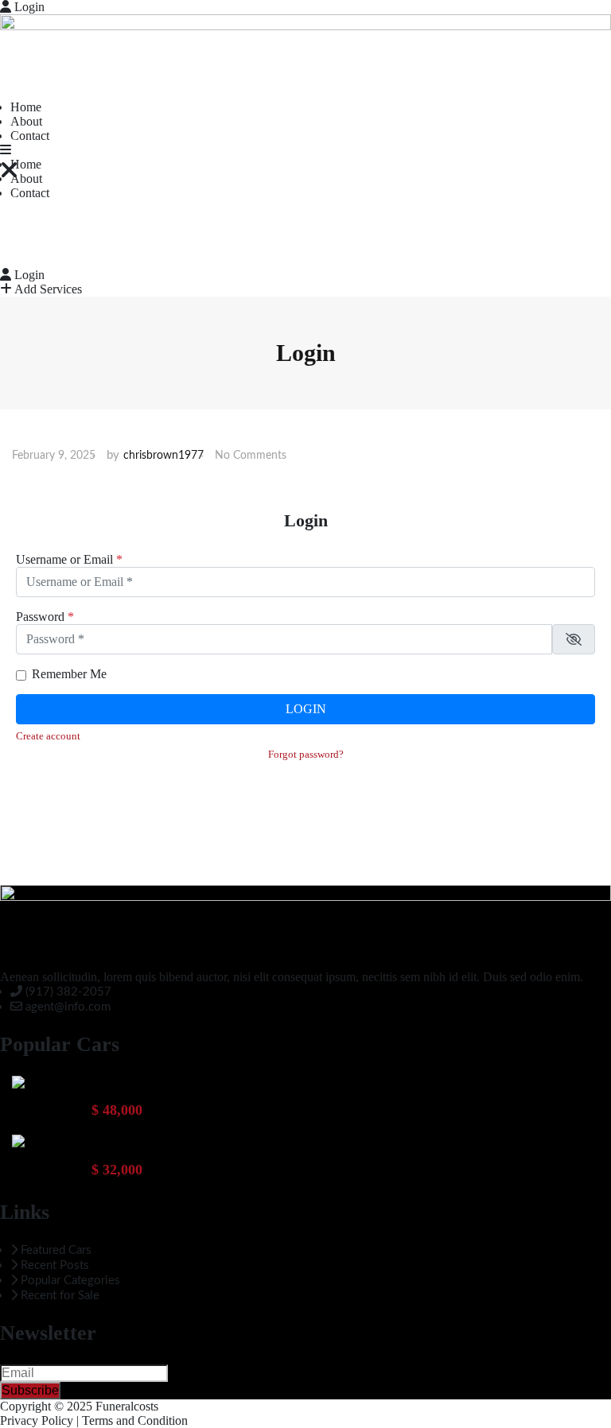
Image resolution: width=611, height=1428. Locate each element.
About (26, 121)
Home (25, 107)
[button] (5, 150)
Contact (29, 135)
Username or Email (69, 559)
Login (28, 7)
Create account (48, 736)
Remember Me (69, 674)
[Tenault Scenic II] (18, 1141)
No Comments (250, 455)
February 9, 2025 (53, 455)
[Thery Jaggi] (18, 1082)
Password (45, 616)
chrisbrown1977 (163, 455)
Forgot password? (306, 754)
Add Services (47, 289)
